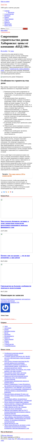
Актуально (7, 328)
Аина (12, 51)
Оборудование (8, 19)
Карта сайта (8, 25)
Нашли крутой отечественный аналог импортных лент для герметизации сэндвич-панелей (16, 377)
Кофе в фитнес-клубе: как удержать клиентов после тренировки (15, 407)
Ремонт (6, 17)
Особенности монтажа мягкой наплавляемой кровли (13, 354)
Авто (6, 326)
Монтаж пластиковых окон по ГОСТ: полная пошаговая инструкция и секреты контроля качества (17, 412)
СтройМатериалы (9, 346)
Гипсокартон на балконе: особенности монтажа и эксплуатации (16, 287)
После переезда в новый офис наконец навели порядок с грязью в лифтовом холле (18, 403)
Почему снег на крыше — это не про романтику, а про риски (15, 257)
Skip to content (5, 1)
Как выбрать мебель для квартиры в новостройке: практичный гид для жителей (18, 399)
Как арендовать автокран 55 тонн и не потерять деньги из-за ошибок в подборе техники (17, 395)
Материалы (8, 24)
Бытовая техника (9, 331)
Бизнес (6, 329)
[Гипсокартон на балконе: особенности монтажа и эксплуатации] (17, 282)
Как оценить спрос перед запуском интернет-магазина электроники (15, 373)
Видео (6, 333)
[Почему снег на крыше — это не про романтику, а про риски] (17, 252)
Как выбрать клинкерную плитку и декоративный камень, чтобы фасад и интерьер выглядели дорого (16, 366)
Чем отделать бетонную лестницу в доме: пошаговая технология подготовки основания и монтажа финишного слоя (15, 224)
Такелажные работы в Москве (13, 405)
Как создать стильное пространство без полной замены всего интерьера (16, 362)
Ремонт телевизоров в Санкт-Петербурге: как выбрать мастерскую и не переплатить (17, 385)
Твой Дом (4, 4)
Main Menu (4, 30)
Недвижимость (9, 336)
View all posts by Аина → (8, 319)
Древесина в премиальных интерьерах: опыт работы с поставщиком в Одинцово (17, 416)
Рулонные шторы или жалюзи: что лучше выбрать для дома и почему (17, 370)
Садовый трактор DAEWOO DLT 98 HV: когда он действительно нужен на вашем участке (17, 358)
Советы (6, 20)
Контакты (11, 12)
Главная (6, 11)
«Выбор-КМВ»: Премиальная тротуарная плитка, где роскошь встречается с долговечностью (17, 420)
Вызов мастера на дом (11, 423)
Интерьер (7, 15)
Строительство (9, 14)
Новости (7, 22)
